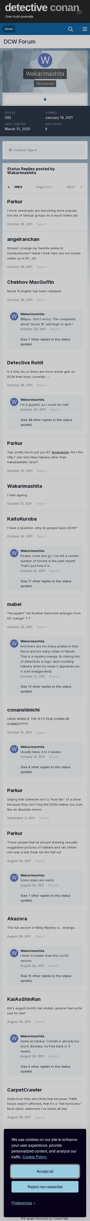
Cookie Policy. (35, 1157)
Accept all (45, 1171)
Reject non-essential (45, 1186)
